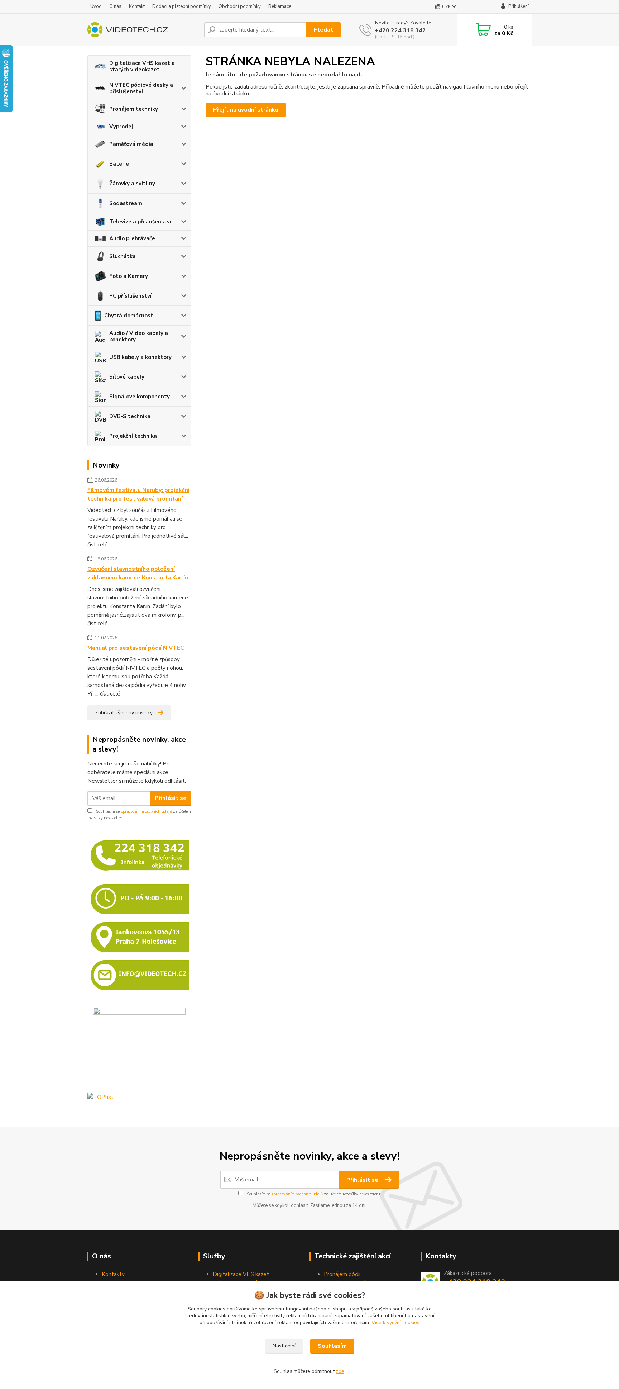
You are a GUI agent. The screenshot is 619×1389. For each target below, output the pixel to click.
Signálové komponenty (139, 396)
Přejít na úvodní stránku (245, 110)
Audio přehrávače (132, 238)
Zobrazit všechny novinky (124, 712)
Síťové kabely (126, 376)
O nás (115, 6)
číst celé (97, 544)
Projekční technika (133, 436)
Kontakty (113, 1274)
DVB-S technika (129, 416)
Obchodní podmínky (240, 6)
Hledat (323, 30)
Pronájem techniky (133, 109)
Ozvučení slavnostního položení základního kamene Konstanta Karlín (137, 573)
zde (340, 1371)
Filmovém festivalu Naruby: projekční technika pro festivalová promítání (138, 494)
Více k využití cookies (395, 1322)
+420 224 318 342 (400, 30)
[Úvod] (142, 29)
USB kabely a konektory (140, 357)
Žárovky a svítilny (132, 183)
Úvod (96, 6)
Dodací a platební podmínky (181, 6)
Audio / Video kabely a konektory (138, 336)
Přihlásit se (171, 798)
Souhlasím (332, 1346)
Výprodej (121, 126)
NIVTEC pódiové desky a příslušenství (141, 88)
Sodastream (125, 203)
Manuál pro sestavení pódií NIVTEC (135, 648)
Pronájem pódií (342, 1274)
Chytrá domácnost (128, 315)
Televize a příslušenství (140, 221)
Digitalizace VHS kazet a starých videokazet (142, 66)
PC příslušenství (130, 295)
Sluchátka (122, 256)
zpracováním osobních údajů (146, 811)
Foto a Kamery (128, 276)
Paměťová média (131, 144)
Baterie (119, 163)
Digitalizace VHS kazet (241, 1274)
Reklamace (279, 6)
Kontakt (137, 6)
